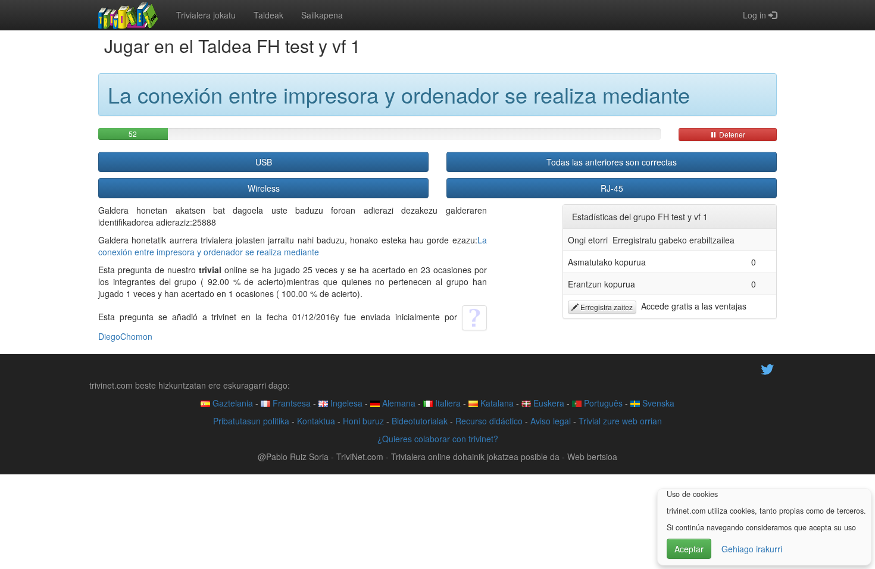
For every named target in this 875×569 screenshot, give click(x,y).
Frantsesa (290, 403)
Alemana (397, 403)
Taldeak (268, 15)
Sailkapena (322, 15)
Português (602, 403)
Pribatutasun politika (251, 421)
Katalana (496, 403)
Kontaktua (316, 421)
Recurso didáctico (489, 421)
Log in (755, 15)
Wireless (264, 188)
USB (263, 162)
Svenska (657, 403)
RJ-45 (612, 188)
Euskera (547, 403)
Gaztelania (231, 403)
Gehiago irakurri (751, 549)
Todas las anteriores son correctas (611, 162)
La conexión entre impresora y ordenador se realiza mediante (292, 246)
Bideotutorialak (420, 421)
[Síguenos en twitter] (767, 368)
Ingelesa (345, 403)
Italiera (447, 403)
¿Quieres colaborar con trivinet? (437, 439)
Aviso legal (550, 421)
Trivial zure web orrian (620, 421)
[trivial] (128, 15)
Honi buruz (363, 421)
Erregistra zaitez (606, 307)
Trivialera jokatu (206, 15)
